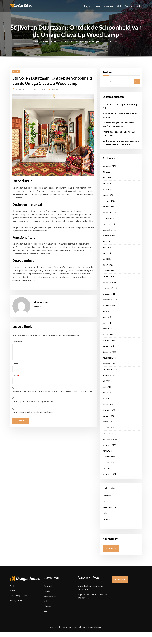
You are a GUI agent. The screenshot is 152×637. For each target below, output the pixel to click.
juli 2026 (106, 171)
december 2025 (109, 212)
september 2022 (110, 439)
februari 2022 (109, 456)
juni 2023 (107, 387)
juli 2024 (106, 311)
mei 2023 (107, 392)
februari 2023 (109, 410)
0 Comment (56, 89)
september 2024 (110, 299)
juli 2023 (106, 381)
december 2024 (109, 282)
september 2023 (110, 369)
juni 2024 (107, 317)
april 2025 (107, 259)
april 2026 (107, 189)
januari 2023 (108, 416)
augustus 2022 (109, 445)
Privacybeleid (16, 600)
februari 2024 (109, 340)
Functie (96, 6)
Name (16, 363)
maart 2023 (108, 404)
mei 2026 (107, 183)
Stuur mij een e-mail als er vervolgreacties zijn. (33, 401)
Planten (128, 6)
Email (15, 375)
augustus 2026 (109, 166)
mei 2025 (107, 253)
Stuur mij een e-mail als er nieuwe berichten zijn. (33, 412)
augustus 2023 (109, 375)
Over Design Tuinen (19, 595)
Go (136, 81)
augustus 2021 (109, 474)
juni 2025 (107, 247)
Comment (17, 341)
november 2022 (110, 427)
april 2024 (107, 328)
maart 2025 (108, 265)
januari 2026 (108, 206)
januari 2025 (108, 276)
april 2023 (107, 398)
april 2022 (107, 451)
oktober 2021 (109, 468)
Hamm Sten (21, 89)
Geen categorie (109, 507)
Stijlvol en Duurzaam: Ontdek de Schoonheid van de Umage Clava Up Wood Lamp (80, 41)
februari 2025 (109, 270)
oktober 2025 (109, 224)
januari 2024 (108, 346)
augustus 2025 (109, 235)
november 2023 (110, 358)
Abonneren (111, 548)
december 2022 (109, 421)
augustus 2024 (109, 305)
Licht (137, 6)
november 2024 (110, 288)
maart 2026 (108, 195)
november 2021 (110, 462)
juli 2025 (106, 241)
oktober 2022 (109, 433)
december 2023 (109, 352)
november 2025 (110, 218)
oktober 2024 (109, 294)
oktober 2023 (109, 363)
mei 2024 (107, 323)
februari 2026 (109, 201)
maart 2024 (108, 334)
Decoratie (108, 6)
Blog (12, 585)
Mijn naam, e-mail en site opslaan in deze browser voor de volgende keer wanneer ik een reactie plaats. (52, 391)
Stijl (119, 6)
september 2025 (110, 230)
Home (87, 6)
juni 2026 (107, 177)
